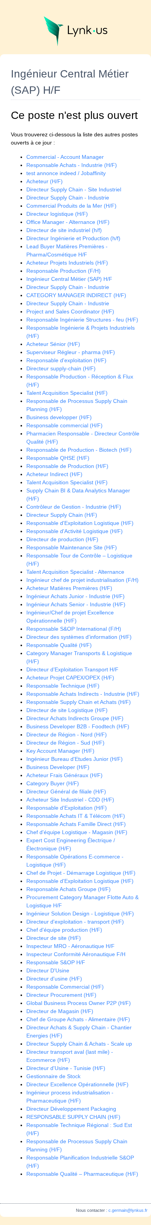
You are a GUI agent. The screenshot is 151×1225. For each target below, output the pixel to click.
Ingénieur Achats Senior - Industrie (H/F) (75, 604)
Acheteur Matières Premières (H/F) (69, 588)
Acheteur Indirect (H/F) (54, 474)
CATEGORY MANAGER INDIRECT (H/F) (76, 295)
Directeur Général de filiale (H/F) (66, 791)
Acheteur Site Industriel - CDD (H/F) (70, 800)
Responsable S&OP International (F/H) (73, 629)
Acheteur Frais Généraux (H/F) (64, 775)
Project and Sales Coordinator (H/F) (70, 311)
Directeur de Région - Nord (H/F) (66, 734)
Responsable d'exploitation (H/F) (66, 360)
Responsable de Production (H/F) (67, 466)
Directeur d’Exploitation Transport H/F (72, 669)
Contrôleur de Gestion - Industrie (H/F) (73, 507)
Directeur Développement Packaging (71, 1109)
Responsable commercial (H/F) (64, 425)
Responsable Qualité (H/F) (59, 645)
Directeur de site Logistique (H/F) (67, 710)
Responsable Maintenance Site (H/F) (71, 547)
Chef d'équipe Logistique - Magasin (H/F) (76, 832)
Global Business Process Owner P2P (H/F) (78, 1003)
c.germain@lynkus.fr (128, 1210)
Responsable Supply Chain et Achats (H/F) (78, 702)
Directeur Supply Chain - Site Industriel (73, 189)
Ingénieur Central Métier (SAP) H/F (69, 279)
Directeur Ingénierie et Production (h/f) (73, 238)
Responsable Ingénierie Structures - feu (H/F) (82, 320)
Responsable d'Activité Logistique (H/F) (74, 531)
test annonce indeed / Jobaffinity (66, 173)
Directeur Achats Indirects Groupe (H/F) (75, 718)
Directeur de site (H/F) (53, 938)
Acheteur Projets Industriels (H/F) (67, 263)
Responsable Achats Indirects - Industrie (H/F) (82, 694)
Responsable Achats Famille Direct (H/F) (76, 824)
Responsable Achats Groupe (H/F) (68, 889)
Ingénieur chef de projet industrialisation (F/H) (82, 580)
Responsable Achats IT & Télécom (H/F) (75, 816)
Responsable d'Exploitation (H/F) (66, 808)
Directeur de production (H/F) (62, 539)
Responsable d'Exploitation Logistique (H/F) (80, 523)
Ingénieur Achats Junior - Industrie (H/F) (75, 596)
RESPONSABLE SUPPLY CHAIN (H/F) (73, 1117)
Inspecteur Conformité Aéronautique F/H (75, 954)
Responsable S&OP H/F (55, 962)
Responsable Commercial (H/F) (65, 987)
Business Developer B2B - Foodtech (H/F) (77, 726)
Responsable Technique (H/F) (63, 686)
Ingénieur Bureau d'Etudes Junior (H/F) (74, 759)
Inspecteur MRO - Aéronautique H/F (70, 946)
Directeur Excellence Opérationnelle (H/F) (77, 1084)
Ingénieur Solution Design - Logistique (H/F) (80, 913)
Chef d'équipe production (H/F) (64, 930)
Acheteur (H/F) (44, 181)
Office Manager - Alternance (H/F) (68, 222)
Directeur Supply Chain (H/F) (61, 515)
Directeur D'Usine (47, 970)
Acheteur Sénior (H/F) (53, 344)
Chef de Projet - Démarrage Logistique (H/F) (81, 873)
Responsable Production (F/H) (63, 271)
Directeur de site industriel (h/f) (64, 230)
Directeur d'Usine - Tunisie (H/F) (65, 1068)
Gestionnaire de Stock (53, 1076)
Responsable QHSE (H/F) (57, 458)
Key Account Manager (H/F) (60, 751)
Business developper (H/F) (59, 417)
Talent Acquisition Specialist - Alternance (75, 572)
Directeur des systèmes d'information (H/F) (79, 637)
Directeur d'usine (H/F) (54, 979)
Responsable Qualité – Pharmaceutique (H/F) (82, 1174)
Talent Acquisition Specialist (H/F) (67, 393)
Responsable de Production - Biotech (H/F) (79, 450)
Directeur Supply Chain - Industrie (67, 197)
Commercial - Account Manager (65, 157)
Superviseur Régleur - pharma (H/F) (70, 352)
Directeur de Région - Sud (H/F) (65, 743)
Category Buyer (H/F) (52, 783)
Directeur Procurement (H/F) (61, 995)
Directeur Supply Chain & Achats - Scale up (79, 1044)
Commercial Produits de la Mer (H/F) (71, 206)
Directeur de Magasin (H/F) (59, 1011)
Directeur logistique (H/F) (57, 214)
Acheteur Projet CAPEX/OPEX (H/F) (70, 677)
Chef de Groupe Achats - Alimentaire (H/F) (78, 1019)
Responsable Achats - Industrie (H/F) (71, 165)
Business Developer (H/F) (57, 767)
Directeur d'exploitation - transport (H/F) (75, 922)
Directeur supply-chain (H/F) (61, 368)
